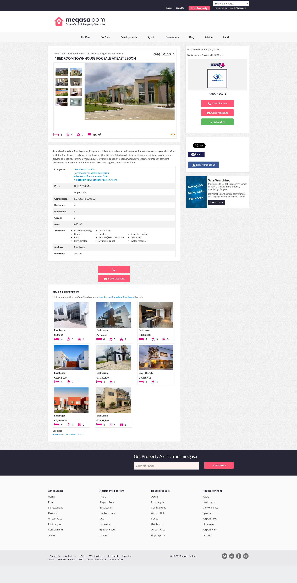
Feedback (113, 556)
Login (169, 8)
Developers (172, 37)
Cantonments (55, 529)
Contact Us (69, 556)
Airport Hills (158, 513)
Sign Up (180, 8)
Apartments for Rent (112, 490)
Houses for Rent (212, 490)
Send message (116, 278)
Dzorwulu (53, 513)
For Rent (85, 37)
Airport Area (55, 518)
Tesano (52, 534)
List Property (199, 8)
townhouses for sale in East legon (116, 297)
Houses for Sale (160, 490)
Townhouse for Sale (84, 169)
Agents (151, 37)
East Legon (59, 330)
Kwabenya (157, 523)
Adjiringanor (158, 534)
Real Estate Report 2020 (70, 559)
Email (198, 154)
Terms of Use (116, 559)
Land (226, 37)
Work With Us (96, 556)
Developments (128, 37)
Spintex (207, 513)
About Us (55, 556)
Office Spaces (55, 490)
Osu (50, 502)
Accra (51, 496)
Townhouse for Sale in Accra (68, 434)
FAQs (82, 556)
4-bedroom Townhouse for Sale (90, 176)
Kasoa (154, 518)
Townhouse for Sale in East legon (91, 172)
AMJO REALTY (217, 93)
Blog (191, 37)
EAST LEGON (146, 372)
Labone (104, 534)
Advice (209, 37)
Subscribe (219, 465)
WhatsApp (219, 122)
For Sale (105, 37)
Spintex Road (55, 507)
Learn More (216, 202)
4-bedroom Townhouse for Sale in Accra (95, 179)
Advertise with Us (96, 559)
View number (219, 103)
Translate (241, 8)
